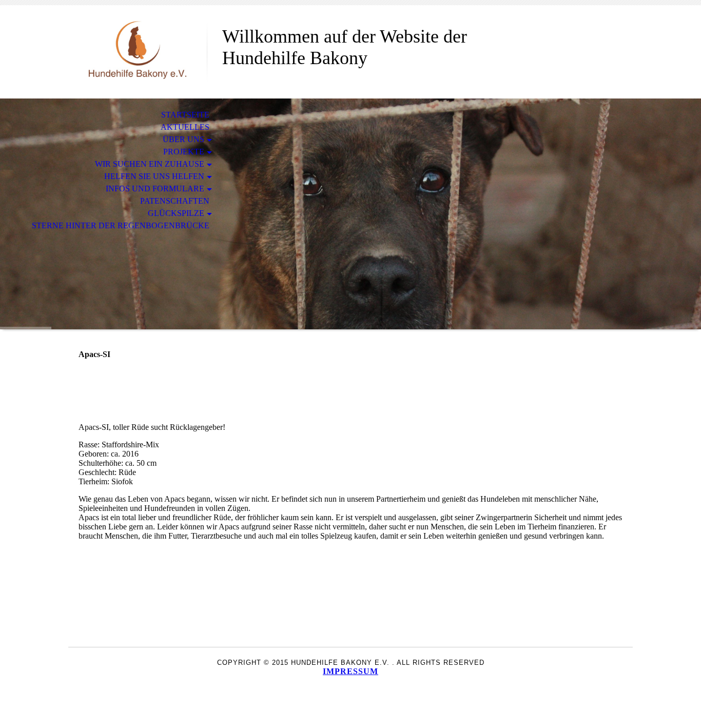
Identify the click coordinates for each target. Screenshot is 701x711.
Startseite (185, 114)
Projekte (183, 151)
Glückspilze (176, 213)
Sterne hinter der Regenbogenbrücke (120, 225)
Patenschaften (174, 200)
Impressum (350, 671)
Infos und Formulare (155, 188)
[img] (137, 50)
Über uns (183, 139)
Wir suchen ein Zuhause (149, 164)
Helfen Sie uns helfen (154, 176)
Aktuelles (185, 127)
